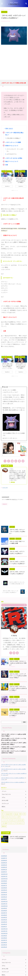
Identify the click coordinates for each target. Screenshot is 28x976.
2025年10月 (4, 921)
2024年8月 (4, 953)
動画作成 (4, 869)
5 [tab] (17, 190)
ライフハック (12, 865)
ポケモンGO (5, 487)
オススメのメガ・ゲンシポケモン (15, 150)
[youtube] (12, 482)
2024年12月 (4, 944)
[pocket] (12, 461)
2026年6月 (4, 903)
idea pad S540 (17, 856)
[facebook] (8, 461)
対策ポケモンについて (11, 145)
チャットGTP (17, 859)
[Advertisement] (14, 63)
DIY (3, 856)
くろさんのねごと (14, 4)
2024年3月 (4, 964)
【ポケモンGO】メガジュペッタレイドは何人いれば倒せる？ (17, 531)
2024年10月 (4, 948)
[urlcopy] (23, 461)
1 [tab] (11, 190)
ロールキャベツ (20, 865)
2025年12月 (4, 917)
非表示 (10, 128)
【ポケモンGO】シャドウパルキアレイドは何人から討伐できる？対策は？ (17, 743)
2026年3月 (4, 910)
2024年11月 (4, 946)
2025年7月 (4, 928)
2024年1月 (4, 969)
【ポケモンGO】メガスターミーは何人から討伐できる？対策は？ (17, 705)
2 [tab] (13, 190)
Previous (2, 179)
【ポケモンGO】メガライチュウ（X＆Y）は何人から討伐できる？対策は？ (18, 731)
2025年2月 (4, 939)
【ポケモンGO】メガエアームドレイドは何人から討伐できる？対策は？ (17, 756)
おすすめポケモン (12, 154)
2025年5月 (4, 933)
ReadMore (7, 186)
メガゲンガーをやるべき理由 (13, 158)
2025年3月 (4, 937)
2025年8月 (4, 926)
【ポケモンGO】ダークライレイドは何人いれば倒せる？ (13, 820)
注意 (6, 164)
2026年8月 (4, 898)
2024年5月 (4, 960)
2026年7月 (4, 901)
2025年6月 (4, 930)
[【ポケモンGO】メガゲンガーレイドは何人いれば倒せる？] (15, 461)
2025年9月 (4, 923)
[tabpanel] (7, 179)
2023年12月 (4, 971)
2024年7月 (4, 955)
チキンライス (9, 859)
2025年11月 (4, 919)
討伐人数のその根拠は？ (14, 138)
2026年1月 (4, 914)
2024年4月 (4, 962)
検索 (24, 765)
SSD (3, 859)
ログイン (15, 499)
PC (24, 856)
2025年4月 (4, 935)
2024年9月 (4, 951)
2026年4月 (4, 907)
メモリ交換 (4, 865)
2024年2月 (4, 967)
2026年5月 (4, 905)
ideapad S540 (9, 856)
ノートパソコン (5, 862)
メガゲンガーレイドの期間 (13, 142)
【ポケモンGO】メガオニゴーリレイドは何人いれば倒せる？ (14, 816)
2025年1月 (4, 942)
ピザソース (13, 862)
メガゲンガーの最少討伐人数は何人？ (14, 134)
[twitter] (5, 461)
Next (25, 179)
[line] (19, 461)
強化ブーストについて (11, 161)
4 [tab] (16, 190)
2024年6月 (4, 958)
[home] (14, 482)
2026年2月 (4, 912)
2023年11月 (4, 974)
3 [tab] (14, 190)
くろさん (6, 809)
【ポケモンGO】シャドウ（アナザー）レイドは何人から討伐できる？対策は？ (17, 718)
